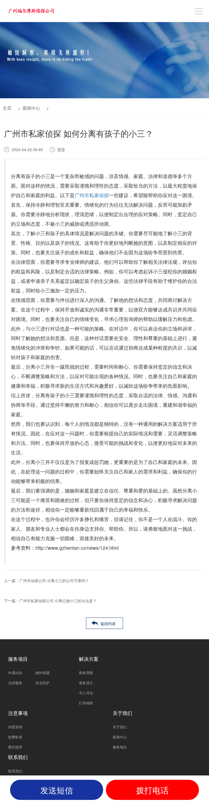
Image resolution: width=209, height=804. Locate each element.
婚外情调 (42, 672)
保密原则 (15, 726)
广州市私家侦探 (92, 195)
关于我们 (120, 726)
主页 (7, 108)
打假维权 (86, 702)
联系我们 (15, 771)
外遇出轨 (15, 672)
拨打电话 (152, 790)
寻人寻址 (86, 692)
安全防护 (42, 682)
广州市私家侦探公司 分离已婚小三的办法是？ (58, 600)
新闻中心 (31, 108)
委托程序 (15, 747)
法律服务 (15, 682)
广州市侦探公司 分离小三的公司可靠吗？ (54, 580)
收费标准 (15, 736)
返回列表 (108, 623)
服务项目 (120, 747)
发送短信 (56, 790)
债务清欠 (86, 682)
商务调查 (86, 672)
